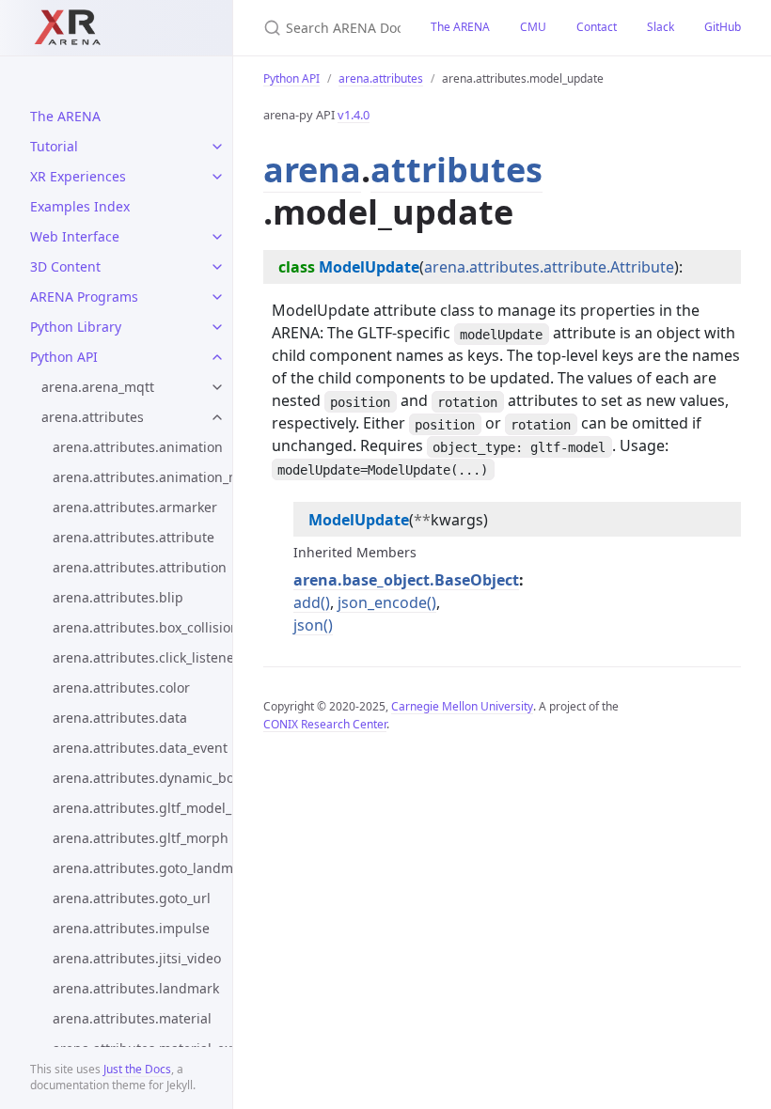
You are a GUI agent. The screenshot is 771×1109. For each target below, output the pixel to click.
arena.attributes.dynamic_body (142, 778)
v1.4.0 (354, 114)
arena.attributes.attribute (133, 537)
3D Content (65, 266)
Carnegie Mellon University (462, 706)
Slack (660, 27)
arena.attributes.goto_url (132, 898)
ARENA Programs (84, 296)
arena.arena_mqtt (97, 387)
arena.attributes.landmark (136, 988)
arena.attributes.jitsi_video (137, 958)
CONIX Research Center (324, 724)
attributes (456, 170)
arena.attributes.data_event (140, 748)
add (307, 602)
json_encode (382, 602)
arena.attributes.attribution (140, 567)
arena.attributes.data (120, 717)
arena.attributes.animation (138, 447)
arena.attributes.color (121, 687)
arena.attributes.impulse (131, 928)
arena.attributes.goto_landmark (142, 868)
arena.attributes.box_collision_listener (142, 627)
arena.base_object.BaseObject (406, 580)
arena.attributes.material (132, 1018)
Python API (64, 357)
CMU (533, 27)
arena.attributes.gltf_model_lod (142, 808)
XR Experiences (78, 176)
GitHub (722, 27)
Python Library (75, 327)
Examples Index (80, 206)
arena (312, 170)
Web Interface (74, 236)
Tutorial (54, 146)
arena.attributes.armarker (135, 507)
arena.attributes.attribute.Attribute (549, 267)
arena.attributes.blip (118, 597)
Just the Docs (137, 1069)
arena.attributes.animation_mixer (142, 477)
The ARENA (65, 116)
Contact (596, 27)
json (308, 625)
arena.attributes (92, 417)
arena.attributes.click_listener (142, 657)
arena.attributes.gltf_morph (140, 838)
